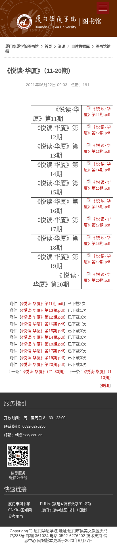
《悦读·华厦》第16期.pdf (42, 324)
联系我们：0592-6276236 (24, 426)
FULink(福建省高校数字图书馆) (65, 504)
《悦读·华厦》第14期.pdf (42, 337)
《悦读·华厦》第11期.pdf (42, 303)
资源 (61, 46)
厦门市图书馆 (19, 504)
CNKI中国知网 (20, 510)
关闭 (105, 385)
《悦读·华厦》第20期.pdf (42, 364)
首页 (48, 46)
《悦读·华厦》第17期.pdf (42, 351)
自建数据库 (80, 46)
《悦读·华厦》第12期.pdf (42, 317)
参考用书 (15, 516)
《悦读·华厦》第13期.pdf (42, 310)
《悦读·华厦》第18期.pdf (42, 344)
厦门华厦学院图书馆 (22, 46)
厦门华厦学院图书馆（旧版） (65, 510)
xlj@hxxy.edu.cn (28, 435)
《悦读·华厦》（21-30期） (45, 371)
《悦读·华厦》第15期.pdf (42, 330)
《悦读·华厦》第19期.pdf (42, 357)
